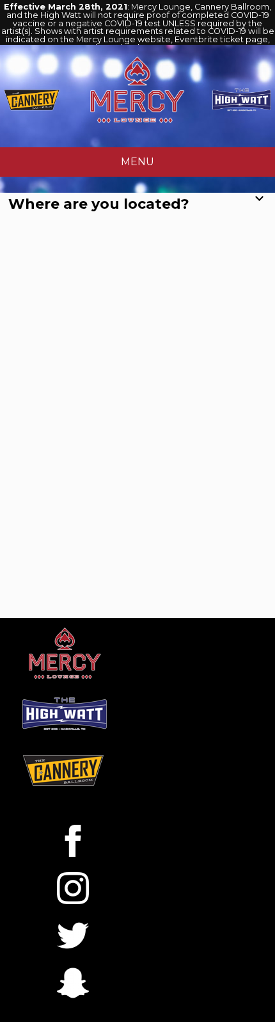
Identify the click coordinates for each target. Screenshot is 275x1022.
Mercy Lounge (137, 89)
